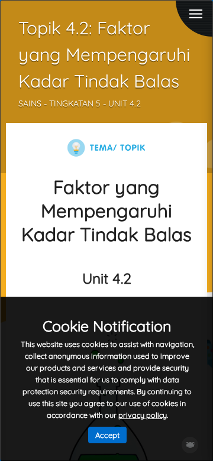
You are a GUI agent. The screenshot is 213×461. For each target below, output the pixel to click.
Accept (107, 435)
